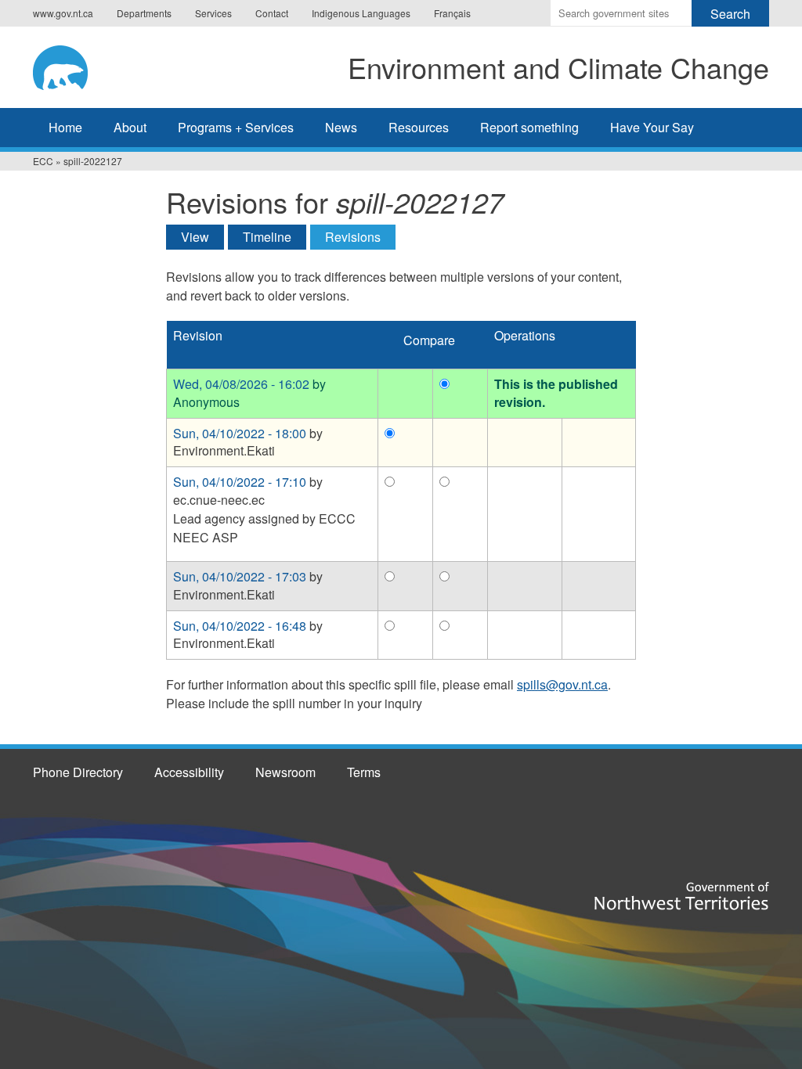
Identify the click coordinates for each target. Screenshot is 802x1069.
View (195, 237)
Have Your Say (652, 127)
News (341, 127)
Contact (271, 13)
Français (452, 13)
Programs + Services (236, 127)
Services (213, 13)
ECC (43, 160)
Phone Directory (78, 772)
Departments (144, 13)
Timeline (267, 237)
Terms (364, 772)
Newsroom (285, 772)
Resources (418, 127)
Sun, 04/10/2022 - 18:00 (239, 433)
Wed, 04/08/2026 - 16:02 (241, 384)
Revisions (360, 237)
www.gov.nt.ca (63, 13)
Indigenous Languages (361, 13)
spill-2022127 (92, 160)
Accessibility (189, 772)
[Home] (75, 65)
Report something (529, 127)
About (130, 127)
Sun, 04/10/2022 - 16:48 (239, 626)
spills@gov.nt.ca (562, 684)
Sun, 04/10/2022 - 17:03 (239, 576)
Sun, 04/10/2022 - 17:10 (239, 482)
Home (65, 127)
